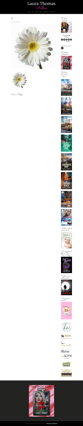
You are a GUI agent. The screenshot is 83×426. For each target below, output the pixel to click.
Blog (41, 12)
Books (37, 12)
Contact (51, 12)
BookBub (69, 46)
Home (28, 12)
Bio (32, 12)
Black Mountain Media (52, 423)
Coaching (45, 12)
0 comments (18, 21)
